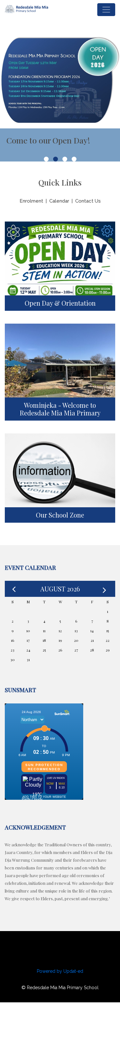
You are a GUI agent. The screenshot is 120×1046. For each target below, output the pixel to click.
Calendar (59, 201)
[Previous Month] (15, 589)
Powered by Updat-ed (60, 971)
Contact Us (88, 201)
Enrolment (31, 201)
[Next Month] (105, 589)
